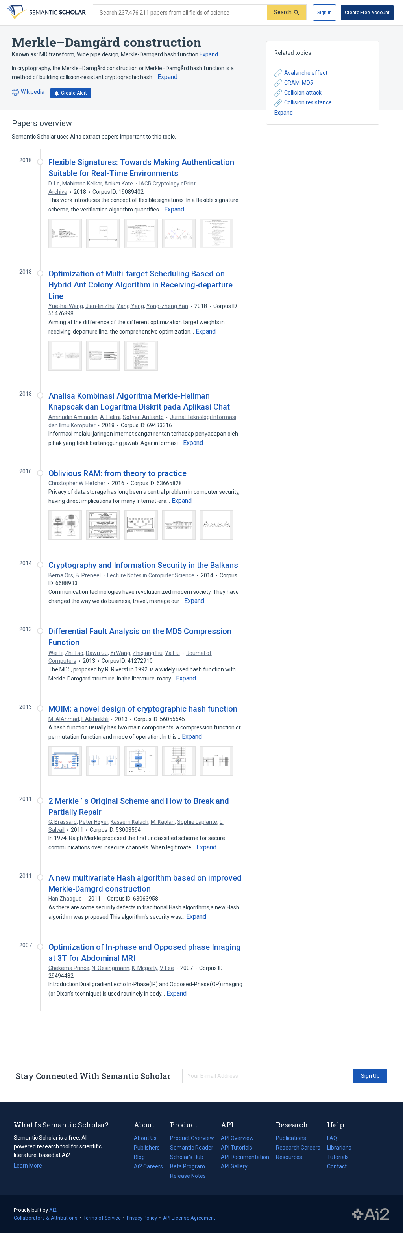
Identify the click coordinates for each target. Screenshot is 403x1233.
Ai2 (53, 1210)
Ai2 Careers (148, 1167)
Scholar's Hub (186, 1157)
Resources (289, 1158)
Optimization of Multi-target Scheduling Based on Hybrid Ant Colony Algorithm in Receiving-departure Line (140, 284)
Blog (142, 1158)
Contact (337, 1166)
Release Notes (188, 1176)
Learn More (28, 1166)
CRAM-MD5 (298, 83)
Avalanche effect (305, 73)
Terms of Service (102, 1218)
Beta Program (187, 1166)
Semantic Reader (191, 1147)
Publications (291, 1139)
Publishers (147, 1147)
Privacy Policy (142, 1218)
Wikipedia (28, 92)
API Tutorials (236, 1147)
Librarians (339, 1147)
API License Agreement (189, 1218)
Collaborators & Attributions (46, 1218)
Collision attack (303, 92)
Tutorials (338, 1157)
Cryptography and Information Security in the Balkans (143, 565)
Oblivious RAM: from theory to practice (117, 473)
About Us (145, 1138)
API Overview (237, 1138)
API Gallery (234, 1166)
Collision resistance (308, 102)
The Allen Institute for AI (370, 1214)
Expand (209, 54)
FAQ (332, 1138)
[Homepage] (46, 13)
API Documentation (245, 1158)
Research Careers (298, 1148)
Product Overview (192, 1138)
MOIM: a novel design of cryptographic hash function (142, 709)
